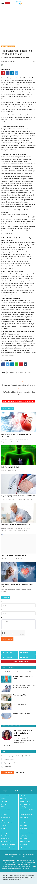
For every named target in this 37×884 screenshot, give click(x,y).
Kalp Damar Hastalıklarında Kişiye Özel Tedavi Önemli (17, 585)
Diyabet (3, 820)
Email (3, 610)
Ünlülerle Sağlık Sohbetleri (8, 844)
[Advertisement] (18, 24)
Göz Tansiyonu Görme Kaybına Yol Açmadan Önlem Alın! (18, 393)
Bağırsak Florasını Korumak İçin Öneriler (23, 677)
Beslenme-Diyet (24, 817)
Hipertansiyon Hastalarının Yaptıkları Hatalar (19, 372)
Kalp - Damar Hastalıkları (8, 46)
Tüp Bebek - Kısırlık (25, 801)
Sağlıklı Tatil (23, 847)
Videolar (3, 798)
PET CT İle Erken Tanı (19, 704)
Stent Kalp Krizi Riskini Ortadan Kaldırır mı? (16, 525)
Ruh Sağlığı (4, 814)
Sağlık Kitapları (23, 844)
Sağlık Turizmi (23, 838)
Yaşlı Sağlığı (23, 807)
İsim (2, 602)
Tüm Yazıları (7, 745)
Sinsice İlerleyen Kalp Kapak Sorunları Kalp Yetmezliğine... (16, 435)
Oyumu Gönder (8, 772)
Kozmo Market (5, 838)
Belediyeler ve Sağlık (25, 841)
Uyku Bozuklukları (6, 817)
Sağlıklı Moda (23, 828)
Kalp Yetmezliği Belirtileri (10, 467)
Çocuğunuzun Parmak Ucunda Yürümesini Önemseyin (18, 385)
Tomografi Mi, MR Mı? (19, 695)
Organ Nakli (4, 825)
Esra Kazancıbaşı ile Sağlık (8, 847)
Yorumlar (5, 597)
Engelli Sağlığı (23, 836)
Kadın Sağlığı (23, 796)
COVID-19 (3, 807)
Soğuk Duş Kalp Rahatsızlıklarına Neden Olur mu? (18, 496)
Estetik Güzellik (5, 836)
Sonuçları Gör (20, 772)
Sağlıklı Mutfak (23, 823)
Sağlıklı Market (23, 825)
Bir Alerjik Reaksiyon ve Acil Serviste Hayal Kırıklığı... (23, 733)
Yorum (3, 618)
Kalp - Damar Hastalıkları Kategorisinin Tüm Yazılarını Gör (18, 401)
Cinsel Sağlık (4, 833)
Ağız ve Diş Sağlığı (6, 841)
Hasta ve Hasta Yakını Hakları (27, 833)
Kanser (3, 828)
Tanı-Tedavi (4, 804)
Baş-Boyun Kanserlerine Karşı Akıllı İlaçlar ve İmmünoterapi (24, 686)
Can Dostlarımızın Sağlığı (26, 809)
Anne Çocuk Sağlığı (25, 804)
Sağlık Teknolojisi (5, 809)
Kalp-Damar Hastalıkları (7, 823)
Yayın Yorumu (7, 639)
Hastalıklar (4, 801)
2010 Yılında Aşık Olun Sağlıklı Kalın (13, 555)
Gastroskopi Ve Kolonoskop (21, 713)
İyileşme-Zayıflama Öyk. (26, 814)
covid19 (7, 3)
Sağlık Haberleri (5, 796)
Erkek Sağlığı (23, 798)
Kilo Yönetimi (23, 820)
